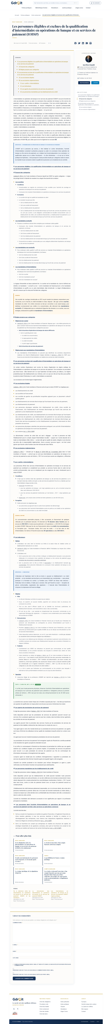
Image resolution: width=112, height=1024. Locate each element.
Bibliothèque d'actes (41, 7)
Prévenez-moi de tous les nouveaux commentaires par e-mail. (33, 970)
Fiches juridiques (27, 7)
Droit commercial (36, 15)
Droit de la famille (44, 1006)
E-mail (15, 944)
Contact (88, 7)
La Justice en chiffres (87, 1006)
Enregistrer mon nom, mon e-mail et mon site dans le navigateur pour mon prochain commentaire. (43, 965)
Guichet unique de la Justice (88, 1004)
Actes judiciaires (65, 1001)
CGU (98, 1021)
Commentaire (18, 922)
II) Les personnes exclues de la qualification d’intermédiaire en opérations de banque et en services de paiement (88, 104)
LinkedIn (95, 82)
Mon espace (84, 1009)
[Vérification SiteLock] (15, 1014)
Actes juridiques (65, 1004)
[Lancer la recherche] (35, 3)
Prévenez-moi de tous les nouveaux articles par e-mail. (31, 974)
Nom (15, 951)
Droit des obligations (45, 1001)
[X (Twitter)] (17, 1008)
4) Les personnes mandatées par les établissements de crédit (39, 92)
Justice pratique (66, 7)
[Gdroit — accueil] (16, 3)
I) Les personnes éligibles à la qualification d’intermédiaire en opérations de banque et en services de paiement (89, 96)
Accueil (17, 15)
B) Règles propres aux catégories (29, 69)
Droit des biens (44, 1014)
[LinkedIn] (14, 1008)
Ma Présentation (84, 82)
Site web (15, 957)
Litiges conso (79, 7)
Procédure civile (44, 1004)
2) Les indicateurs (25, 86)
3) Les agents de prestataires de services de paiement (36, 89)
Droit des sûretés (44, 1011)
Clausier (63, 1006)
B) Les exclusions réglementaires (29, 80)
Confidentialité (84, 1021)
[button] (75, 43)
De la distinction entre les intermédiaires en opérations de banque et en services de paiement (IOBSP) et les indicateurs (21, 894)
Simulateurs (54, 7)
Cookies (92, 1021)
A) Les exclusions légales (26, 77)
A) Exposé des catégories (26, 66)
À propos (83, 1001)
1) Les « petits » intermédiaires (29, 83)
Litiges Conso (64, 1011)
